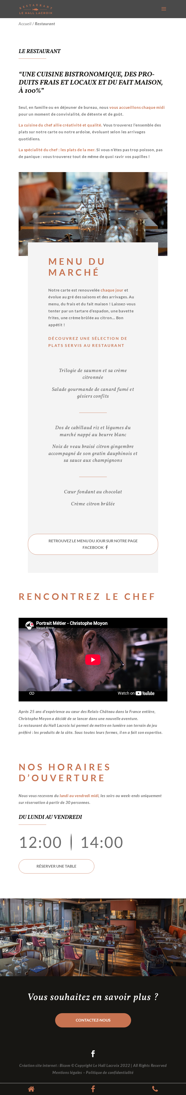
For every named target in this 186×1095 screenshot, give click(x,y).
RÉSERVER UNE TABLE (56, 866)
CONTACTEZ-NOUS (93, 1020)
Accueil (25, 23)
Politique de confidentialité (109, 1072)
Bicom (65, 1065)
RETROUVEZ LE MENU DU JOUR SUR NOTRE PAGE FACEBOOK (93, 544)
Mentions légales (67, 1072)
